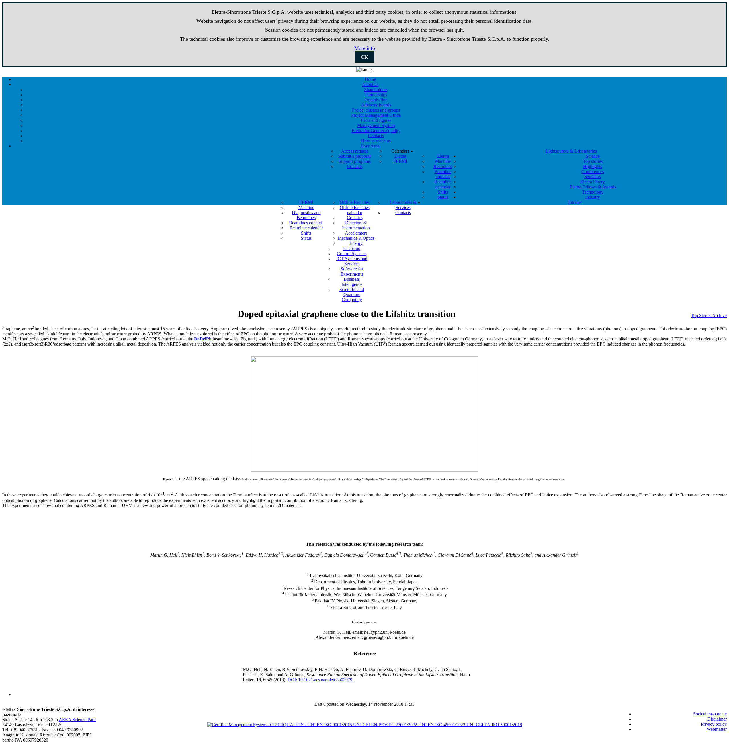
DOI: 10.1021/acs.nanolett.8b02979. (321, 679)
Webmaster (717, 729)
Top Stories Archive (709, 315)
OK (364, 57)
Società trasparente (710, 713)
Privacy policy (714, 724)
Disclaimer (717, 719)
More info (364, 48)
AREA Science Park (77, 719)
